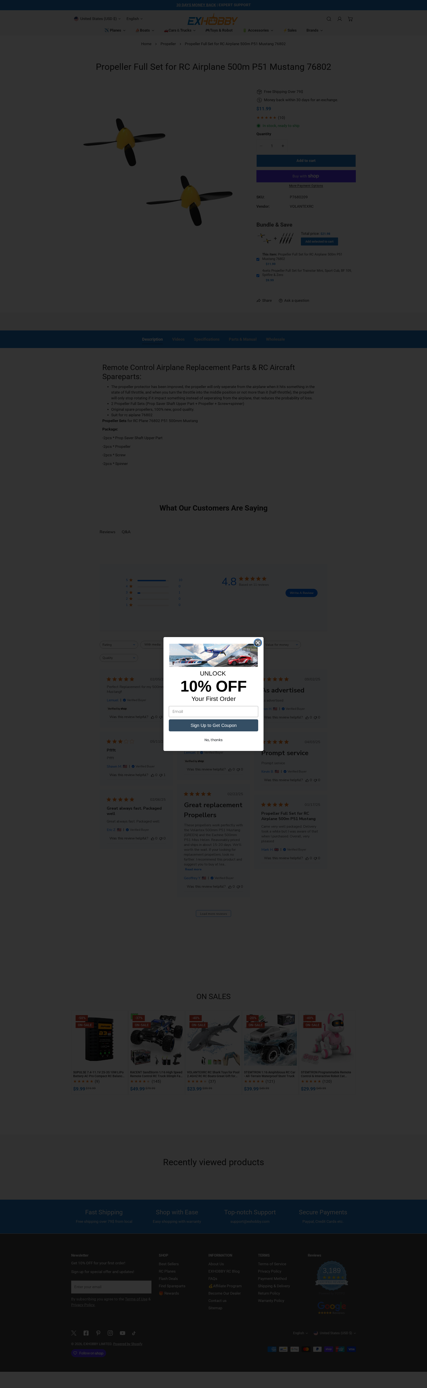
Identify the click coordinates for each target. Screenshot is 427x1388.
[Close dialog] (258, 643)
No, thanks (213, 739)
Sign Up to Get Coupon (214, 725)
